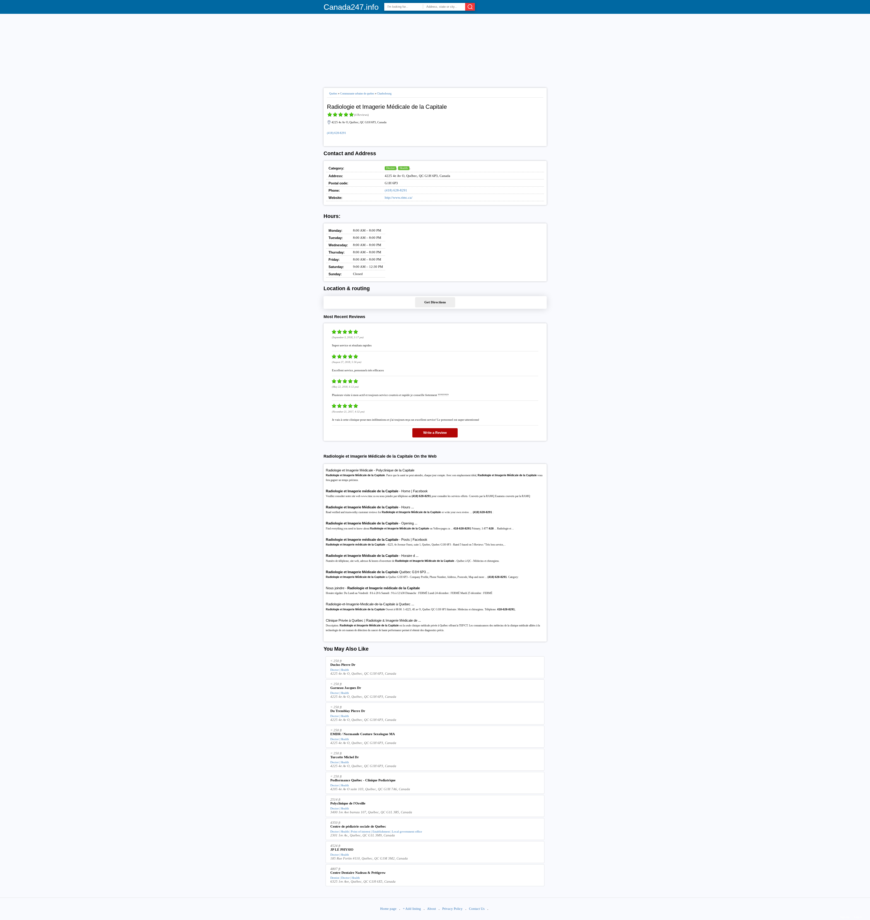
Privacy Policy (452, 908)
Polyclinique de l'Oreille (347, 803)
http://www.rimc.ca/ (398, 197)
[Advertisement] (435, 49)
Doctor (390, 168)
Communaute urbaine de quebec (357, 93)
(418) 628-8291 (336, 133)
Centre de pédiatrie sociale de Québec (358, 826)
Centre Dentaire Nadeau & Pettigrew (358, 872)
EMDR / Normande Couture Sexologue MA (362, 734)
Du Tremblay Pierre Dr (347, 711)
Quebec (333, 93)
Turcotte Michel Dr (344, 757)
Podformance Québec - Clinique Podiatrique (363, 780)
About (431, 908)
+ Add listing (412, 908)
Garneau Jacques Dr (345, 688)
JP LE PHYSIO (341, 849)
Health (404, 168)
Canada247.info (351, 6)
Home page (388, 908)
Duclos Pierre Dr (342, 664)
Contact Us (477, 908)
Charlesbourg (384, 93)
